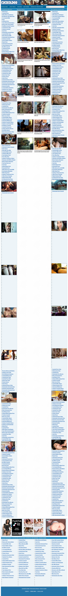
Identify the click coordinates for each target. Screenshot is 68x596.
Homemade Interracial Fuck (8, 84)
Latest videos (12, 6)
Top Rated (19, 6)
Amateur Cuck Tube (6, 66)
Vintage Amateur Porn (7, 119)
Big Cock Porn (5, 50)
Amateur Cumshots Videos (8, 158)
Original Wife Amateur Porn (8, 112)
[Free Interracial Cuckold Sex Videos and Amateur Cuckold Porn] (9, 4)
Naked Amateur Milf (6, 177)
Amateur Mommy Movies (7, 128)
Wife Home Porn (5, 172)
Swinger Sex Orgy (6, 104)
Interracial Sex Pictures (34, 588)
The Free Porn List (6, 163)
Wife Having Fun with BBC (8, 169)
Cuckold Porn (4, 6)
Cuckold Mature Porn (7, 70)
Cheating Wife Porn (6, 153)
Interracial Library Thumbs (8, 147)
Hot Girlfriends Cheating (7, 68)
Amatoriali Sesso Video (7, 79)
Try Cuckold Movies (6, 53)
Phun (3, 19)
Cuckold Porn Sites (6, 27)
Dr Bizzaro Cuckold (6, 125)
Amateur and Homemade (7, 123)
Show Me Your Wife (6, 150)
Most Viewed (26, 6)
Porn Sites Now (5, 156)
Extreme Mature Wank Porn (8, 51)
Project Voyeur (5, 76)
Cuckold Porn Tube (6, 102)
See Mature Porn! (6, 110)
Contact (27, 591)
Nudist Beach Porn (6, 166)
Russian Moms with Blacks (8, 65)
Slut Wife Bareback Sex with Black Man (41, 96)
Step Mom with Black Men (58, 27)
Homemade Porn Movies (7, 107)
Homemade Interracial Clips (8, 81)
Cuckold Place (5, 13)
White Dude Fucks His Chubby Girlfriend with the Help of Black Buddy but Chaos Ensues (25, 151)
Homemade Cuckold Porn (8, 32)
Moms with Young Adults (8, 24)
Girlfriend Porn (5, 21)
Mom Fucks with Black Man (39, 42)
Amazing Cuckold (6, 29)
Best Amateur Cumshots (7, 180)
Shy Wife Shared (6, 130)
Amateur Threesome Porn (8, 174)
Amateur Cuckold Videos (7, 122)
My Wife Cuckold (6, 46)
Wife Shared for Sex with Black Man (24, 78)
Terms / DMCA (33, 591)
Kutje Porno (5, 78)
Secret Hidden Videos (7, 40)
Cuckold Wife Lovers (7, 151)
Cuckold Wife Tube (6, 33)
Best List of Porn (6, 115)
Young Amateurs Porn (7, 45)
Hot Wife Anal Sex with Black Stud (40, 78)
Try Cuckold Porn (20, 96)
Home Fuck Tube (6, 74)
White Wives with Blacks (7, 14)
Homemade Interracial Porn (8, 37)
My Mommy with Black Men (8, 16)
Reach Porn (5, 42)
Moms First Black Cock (57, 22)
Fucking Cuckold (6, 114)
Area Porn (4, 30)
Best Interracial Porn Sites (8, 131)
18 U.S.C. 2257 (40, 591)
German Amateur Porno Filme (23, 42)
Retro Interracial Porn (7, 109)
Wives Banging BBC (6, 35)
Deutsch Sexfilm (6, 86)
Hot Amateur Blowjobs (7, 171)
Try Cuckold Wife (6, 17)
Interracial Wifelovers (7, 120)
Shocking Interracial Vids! (8, 82)
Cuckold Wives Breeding (7, 87)
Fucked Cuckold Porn (7, 90)
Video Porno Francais (7, 175)
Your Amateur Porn (6, 155)
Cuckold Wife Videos (7, 117)
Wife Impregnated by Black (58, 515)
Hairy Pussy (5, 148)
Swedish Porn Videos (7, 89)
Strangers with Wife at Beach (8, 159)
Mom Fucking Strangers (7, 161)
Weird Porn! (5, 11)
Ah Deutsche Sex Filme (7, 179)
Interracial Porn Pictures (37, 6)
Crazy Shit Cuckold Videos (8, 22)
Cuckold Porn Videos (26, 588)
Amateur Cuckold (43, 588)
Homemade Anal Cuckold (8, 192)
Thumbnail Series (6, 48)
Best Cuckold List (6, 145)
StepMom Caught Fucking (8, 25)
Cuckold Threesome (6, 127)
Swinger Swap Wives (57, 513)
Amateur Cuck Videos (7, 133)
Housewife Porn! (6, 167)
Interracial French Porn (7, 43)
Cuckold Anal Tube (6, 71)
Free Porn (4, 164)
